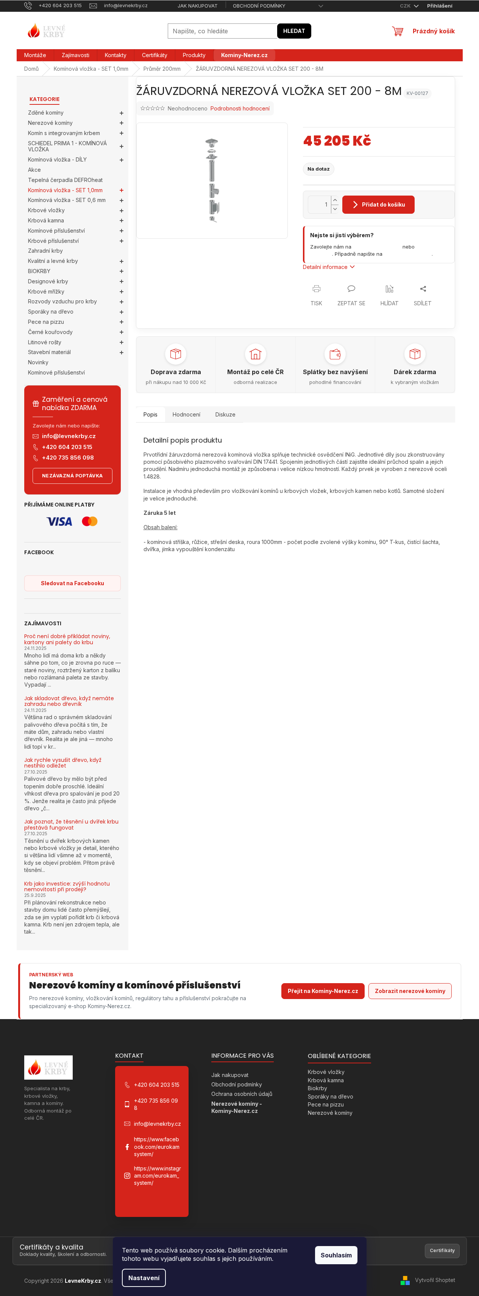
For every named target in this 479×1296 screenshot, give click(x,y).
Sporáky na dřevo (50, 311)
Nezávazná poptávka (72, 476)
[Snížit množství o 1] (335, 209)
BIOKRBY (39, 271)
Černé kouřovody (50, 332)
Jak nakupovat (198, 6)
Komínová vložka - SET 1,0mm (65, 190)
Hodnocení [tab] (186, 414)
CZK (406, 6)
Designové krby (48, 281)
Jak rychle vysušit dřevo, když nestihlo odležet (62, 763)
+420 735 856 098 (68, 457)
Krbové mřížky (46, 291)
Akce (34, 169)
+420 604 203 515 (67, 447)
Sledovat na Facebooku (72, 583)
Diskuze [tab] (225, 414)
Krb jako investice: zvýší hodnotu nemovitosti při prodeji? (67, 887)
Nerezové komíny (50, 123)
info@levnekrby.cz (69, 436)
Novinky (38, 362)
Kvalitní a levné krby (53, 261)
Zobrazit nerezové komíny (410, 991)
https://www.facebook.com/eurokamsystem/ (156, 1146)
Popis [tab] (151, 414)
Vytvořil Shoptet (435, 1280)
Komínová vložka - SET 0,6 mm (67, 200)
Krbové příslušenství (53, 241)
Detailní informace (325, 267)
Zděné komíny (46, 112)
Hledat (294, 31)
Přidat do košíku (383, 204)
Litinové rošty (44, 342)
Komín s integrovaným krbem (64, 133)
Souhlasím (336, 1255)
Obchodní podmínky (259, 6)
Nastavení (143, 1278)
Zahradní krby (45, 250)
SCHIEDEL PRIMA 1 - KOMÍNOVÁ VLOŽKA (67, 146)
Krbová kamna (46, 220)
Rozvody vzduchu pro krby (62, 301)
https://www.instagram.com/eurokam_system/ (157, 1175)
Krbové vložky (46, 210)
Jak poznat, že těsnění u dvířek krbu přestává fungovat (71, 825)
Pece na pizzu (46, 322)
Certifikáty (442, 1250)
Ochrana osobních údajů (241, 1094)
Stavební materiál (49, 352)
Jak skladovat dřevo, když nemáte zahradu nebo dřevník (69, 701)
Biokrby (317, 1088)
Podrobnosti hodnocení (240, 108)
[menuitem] (35, 55)
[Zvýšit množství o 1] (335, 200)
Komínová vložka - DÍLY (57, 159)
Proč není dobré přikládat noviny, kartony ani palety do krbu (67, 639)
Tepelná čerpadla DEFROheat (65, 180)
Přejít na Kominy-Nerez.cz (323, 991)
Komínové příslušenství (56, 230)
